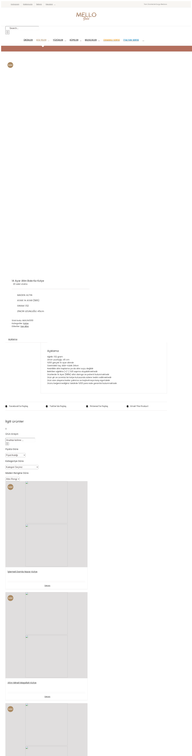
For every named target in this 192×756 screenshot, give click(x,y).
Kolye (26, 323)
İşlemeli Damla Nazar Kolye (22, 571)
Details (47, 585)
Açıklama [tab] (12, 339)
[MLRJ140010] (44, 165)
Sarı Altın (25, 326)
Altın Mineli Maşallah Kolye (22, 682)
